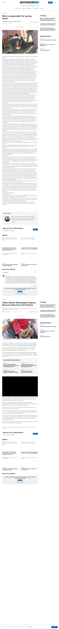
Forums (23, 8)
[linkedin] (18, 26)
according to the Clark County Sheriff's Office (26, 345)
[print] (37, 26)
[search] (4, 2)
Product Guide (18, 8)
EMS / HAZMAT (4, 13)
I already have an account (20, 293)
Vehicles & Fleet (36, 8)
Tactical (42, 8)
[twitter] (20, 26)
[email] (23, 26)
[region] (20, 279)
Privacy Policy (30, 626)
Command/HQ (29, 8)
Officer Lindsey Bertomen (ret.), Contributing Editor (11, 21)
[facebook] (16, 26)
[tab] (5, 272)
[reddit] (21, 26)
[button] (3, 2)
